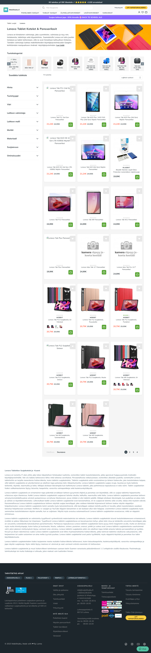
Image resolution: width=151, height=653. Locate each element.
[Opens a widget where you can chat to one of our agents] (143, 649)
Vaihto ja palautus (60, 590)
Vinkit (55, 603)
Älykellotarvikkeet (70, 13)
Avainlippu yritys (133, 599)
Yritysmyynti (119, 7)
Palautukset (43, 578)
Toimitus (58, 578)
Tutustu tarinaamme (134, 590)
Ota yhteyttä (58, 594)
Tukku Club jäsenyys (134, 612)
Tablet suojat (50, 13)
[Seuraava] (142, 63)
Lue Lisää (60, 45)
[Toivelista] (142, 12)
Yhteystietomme (132, 603)
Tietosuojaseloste (108, 597)
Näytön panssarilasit (61, 622)
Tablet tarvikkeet (60, 627)
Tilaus (28, 578)
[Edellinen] (9, 63)
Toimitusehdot (59, 599)
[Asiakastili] (139, 12)
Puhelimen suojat (30, 13)
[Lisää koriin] (70, 124)
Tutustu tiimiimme (133, 594)
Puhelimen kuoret (60, 618)
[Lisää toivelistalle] (73, 89)
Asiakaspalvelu (13, 578)
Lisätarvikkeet (91, 13)
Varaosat (108, 13)
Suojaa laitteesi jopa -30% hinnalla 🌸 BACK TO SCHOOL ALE (75, 17)
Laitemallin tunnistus (76, 578)
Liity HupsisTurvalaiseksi (136, 7)
